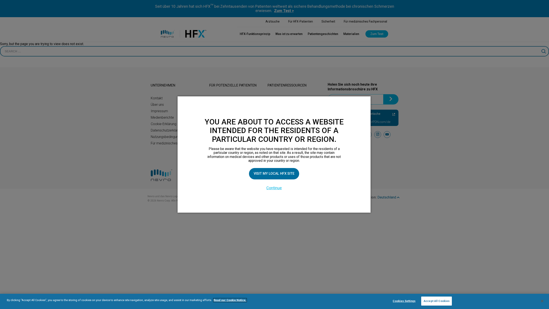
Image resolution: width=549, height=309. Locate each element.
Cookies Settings (404, 301)
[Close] (542, 301)
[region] (274, 301)
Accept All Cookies (436, 301)
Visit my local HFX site (274, 173)
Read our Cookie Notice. (230, 300)
